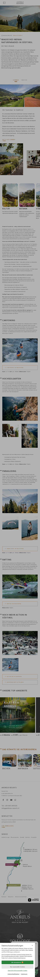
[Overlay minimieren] (32, 945)
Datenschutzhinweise (13, 974)
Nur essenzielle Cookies (17, 967)
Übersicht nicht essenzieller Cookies (17, 970)
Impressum (24, 974)
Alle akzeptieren (16, 962)
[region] (17, 953)
